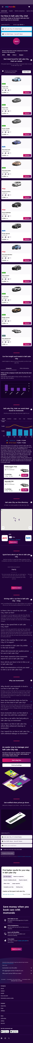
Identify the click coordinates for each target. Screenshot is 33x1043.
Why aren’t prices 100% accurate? (11, 973)
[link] (24, 475)
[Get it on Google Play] (5, 1031)
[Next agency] (30, 527)
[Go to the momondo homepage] (10, 6)
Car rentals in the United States (13, 979)
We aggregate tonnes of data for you (12, 970)
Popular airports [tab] (23, 880)
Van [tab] (24, 418)
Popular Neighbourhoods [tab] (10, 880)
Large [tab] (15, 418)
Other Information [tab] (24, 368)
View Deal (27, 92)
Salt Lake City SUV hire (8, 894)
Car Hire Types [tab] (7, 876)
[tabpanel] (16, 385)
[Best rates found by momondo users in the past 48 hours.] (31, 60)
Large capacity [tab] (16, 883)
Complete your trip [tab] (8, 887)
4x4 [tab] (20, 418)
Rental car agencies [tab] (19, 876)
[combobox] (6, 24)
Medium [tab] (9, 418)
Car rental (3, 979)
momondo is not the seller (9, 968)
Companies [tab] (9, 368)
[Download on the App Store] (14, 1031)
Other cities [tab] (7, 883)
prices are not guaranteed (7, 963)
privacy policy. (28, 856)
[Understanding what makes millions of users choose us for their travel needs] (31, 681)
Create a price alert (22, 940)
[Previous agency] (3, 527)
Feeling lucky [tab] (19, 887)
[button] (2, 6)
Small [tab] (3, 418)
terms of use (20, 856)
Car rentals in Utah (26, 979)
